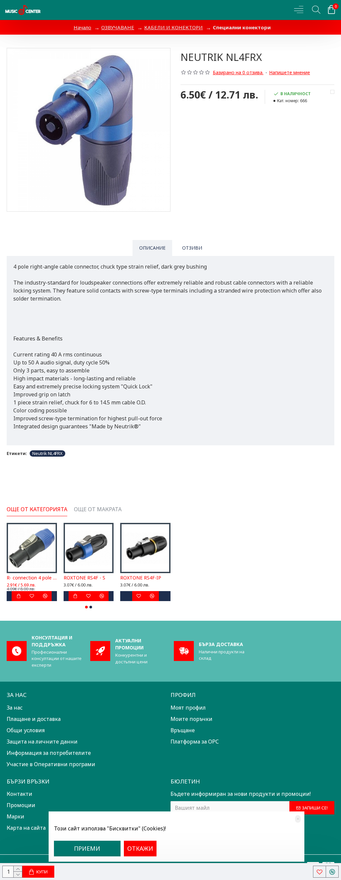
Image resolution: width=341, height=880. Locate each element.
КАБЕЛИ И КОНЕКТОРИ (173, 27)
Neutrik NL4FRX (47, 453)
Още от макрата (98, 509)
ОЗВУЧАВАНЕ (117, 27)
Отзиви (192, 248)
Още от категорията (37, 509)
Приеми (87, 848)
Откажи (140, 848)
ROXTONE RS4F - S (84, 578)
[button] (86, 607)
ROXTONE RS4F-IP (140, 578)
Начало (82, 27)
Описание (152, 248)
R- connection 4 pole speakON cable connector (32, 578)
